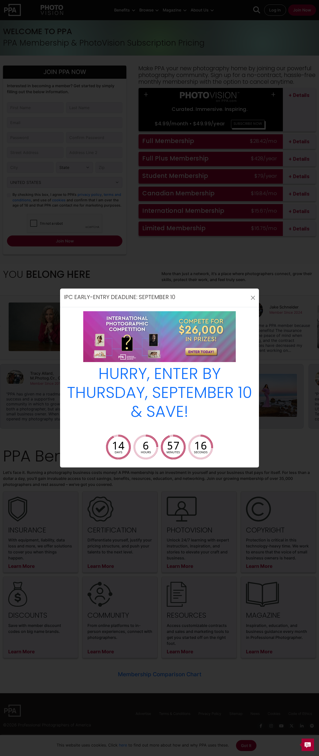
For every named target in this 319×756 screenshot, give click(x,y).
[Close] (253, 298)
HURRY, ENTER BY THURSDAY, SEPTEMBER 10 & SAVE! (159, 394)
